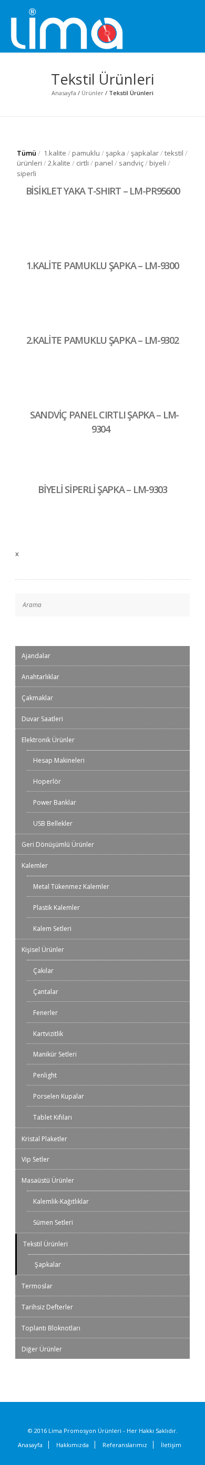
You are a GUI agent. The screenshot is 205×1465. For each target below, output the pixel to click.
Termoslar (37, 1286)
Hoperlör (47, 781)
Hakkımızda (72, 1445)
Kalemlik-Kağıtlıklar (61, 1201)
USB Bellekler (53, 823)
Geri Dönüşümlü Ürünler (58, 844)
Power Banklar (54, 802)
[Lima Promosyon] (79, 29)
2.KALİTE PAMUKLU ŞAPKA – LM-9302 (102, 340)
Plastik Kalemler (56, 907)
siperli (26, 173)
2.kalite (59, 163)
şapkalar (145, 153)
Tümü (26, 153)
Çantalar (45, 991)
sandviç (131, 163)
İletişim (171, 1445)
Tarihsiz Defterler (47, 1307)
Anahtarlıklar (40, 676)
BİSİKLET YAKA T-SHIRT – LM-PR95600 (103, 191)
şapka (115, 153)
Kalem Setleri (52, 928)
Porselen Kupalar (58, 1096)
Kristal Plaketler (44, 1138)
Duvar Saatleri (42, 718)
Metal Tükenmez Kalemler (71, 886)
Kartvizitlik (48, 1033)
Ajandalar (36, 655)
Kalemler (35, 865)
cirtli (82, 163)
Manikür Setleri (55, 1054)
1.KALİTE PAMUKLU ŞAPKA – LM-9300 (102, 265)
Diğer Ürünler (42, 1349)
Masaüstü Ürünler (48, 1180)
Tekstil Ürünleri (45, 1243)
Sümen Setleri (53, 1222)
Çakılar (43, 970)
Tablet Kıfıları (52, 1117)
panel (104, 163)
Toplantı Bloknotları (51, 1328)
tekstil (174, 153)
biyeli (157, 163)
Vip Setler (35, 1159)
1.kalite (55, 153)
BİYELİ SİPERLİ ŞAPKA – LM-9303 (102, 489)
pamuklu (86, 153)
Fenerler (45, 1012)
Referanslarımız (124, 1445)
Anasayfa (64, 93)
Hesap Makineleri (59, 760)
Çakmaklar (37, 697)
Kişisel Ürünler (43, 949)
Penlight (45, 1075)
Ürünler (92, 93)
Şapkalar (48, 1264)
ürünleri (29, 163)
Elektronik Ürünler (48, 739)
